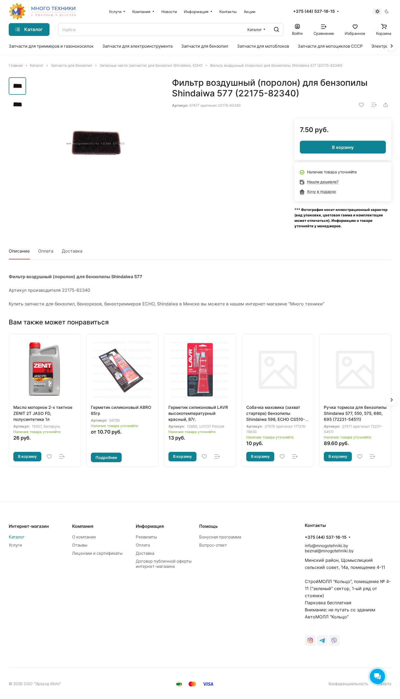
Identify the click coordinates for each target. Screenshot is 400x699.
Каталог (16, 536)
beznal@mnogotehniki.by (329, 550)
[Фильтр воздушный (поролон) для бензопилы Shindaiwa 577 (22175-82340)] (95, 143)
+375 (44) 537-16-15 (314, 11)
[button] (391, 399)
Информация (150, 526)
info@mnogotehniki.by (326, 545)
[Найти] (276, 29)
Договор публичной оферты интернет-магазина (164, 564)
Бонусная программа (220, 536)
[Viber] (334, 640)
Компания (82, 526)
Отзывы (79, 545)
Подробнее (106, 457)
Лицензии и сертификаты (97, 553)
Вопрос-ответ (213, 545)
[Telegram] (322, 640)
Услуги (15, 545)
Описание (19, 251)
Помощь (208, 526)
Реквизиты (146, 536)
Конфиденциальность (348, 683)
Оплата (45, 251)
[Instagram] (310, 640)
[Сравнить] (374, 105)
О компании (84, 536)
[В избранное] (361, 105)
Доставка (72, 251)
